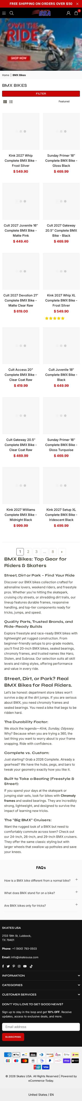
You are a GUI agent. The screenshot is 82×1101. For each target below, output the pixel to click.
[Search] (11, 13)
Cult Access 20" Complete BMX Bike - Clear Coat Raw (21, 375)
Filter (41, 93)
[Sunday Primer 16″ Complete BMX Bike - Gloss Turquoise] (61, 415)
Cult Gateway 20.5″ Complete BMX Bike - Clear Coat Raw (21, 445)
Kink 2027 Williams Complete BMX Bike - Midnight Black (21, 515)
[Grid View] (5, 101)
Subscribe (13, 1037)
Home (5, 75)
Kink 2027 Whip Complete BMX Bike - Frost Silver (21, 160)
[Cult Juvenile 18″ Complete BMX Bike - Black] (61, 345)
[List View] (11, 101)
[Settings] (68, 13)
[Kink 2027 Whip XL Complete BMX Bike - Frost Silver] (61, 271)
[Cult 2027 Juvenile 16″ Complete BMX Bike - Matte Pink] (20, 201)
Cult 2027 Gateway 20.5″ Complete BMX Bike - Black (61, 230)
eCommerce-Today (40, 1080)
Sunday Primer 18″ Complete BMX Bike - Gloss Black (61, 160)
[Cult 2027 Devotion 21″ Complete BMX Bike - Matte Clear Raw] (20, 271)
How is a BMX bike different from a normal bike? (37, 880)
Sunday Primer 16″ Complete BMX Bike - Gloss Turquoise (61, 445)
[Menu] (4, 13)
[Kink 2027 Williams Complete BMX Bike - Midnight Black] (20, 485)
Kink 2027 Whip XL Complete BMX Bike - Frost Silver (61, 300)
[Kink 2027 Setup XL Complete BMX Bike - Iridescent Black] (61, 485)
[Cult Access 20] (20, 345)
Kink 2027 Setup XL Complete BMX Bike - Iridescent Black (61, 515)
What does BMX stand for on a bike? (29, 893)
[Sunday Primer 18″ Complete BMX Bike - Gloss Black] (61, 131)
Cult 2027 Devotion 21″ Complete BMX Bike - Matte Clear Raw (20, 300)
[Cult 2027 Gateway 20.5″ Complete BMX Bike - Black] (61, 201)
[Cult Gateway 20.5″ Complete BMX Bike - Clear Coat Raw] (20, 415)
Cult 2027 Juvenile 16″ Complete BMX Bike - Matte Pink (21, 230)
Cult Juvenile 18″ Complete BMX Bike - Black (61, 375)
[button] (55, 318)
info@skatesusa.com (24, 957)
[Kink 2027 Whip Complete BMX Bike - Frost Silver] (20, 131)
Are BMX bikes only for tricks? (25, 905)
